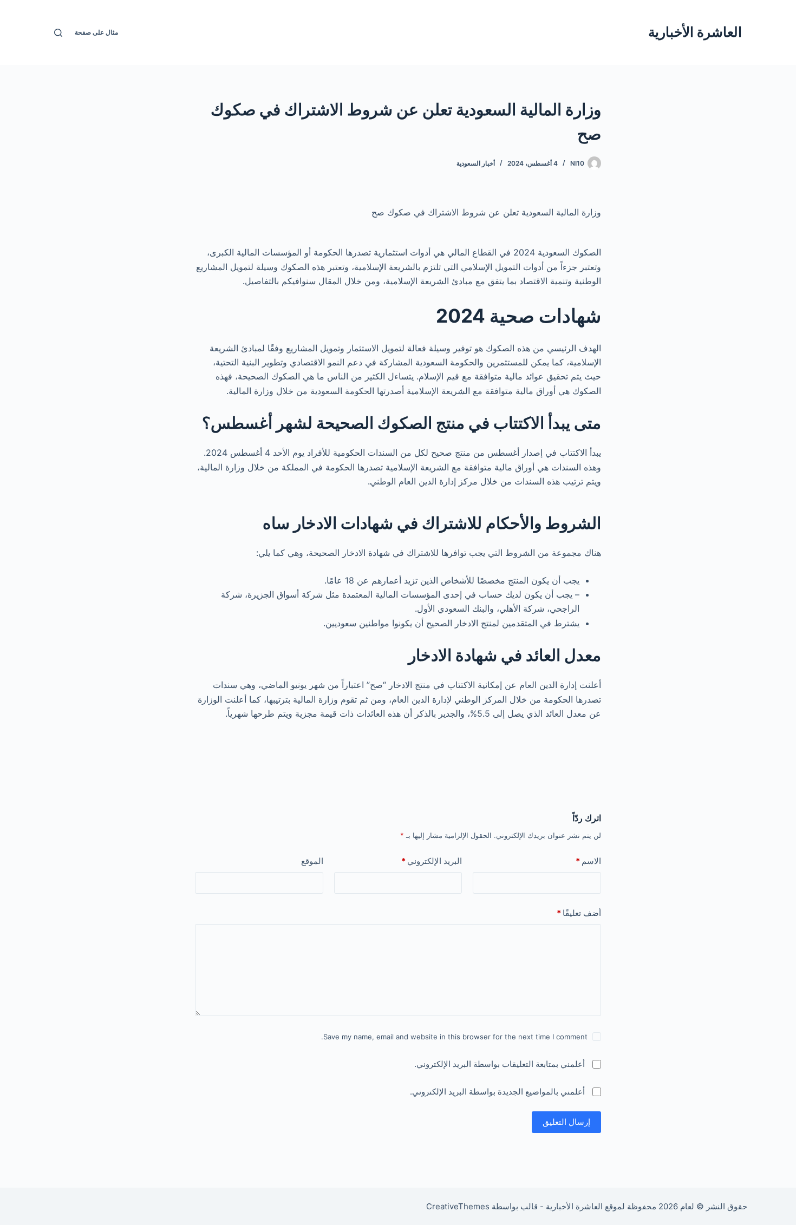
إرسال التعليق (566, 1122)
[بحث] (58, 33)
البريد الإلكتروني (431, 861)
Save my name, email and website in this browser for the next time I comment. (454, 1036)
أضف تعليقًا (579, 913)
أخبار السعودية (475, 163)
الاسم (588, 861)
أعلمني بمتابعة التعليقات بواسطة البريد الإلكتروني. (499, 1064)
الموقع (312, 861)
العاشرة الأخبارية (695, 32)
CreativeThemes (458, 1206)
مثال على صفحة (96, 32)
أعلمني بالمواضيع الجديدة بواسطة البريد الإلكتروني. (497, 1091)
